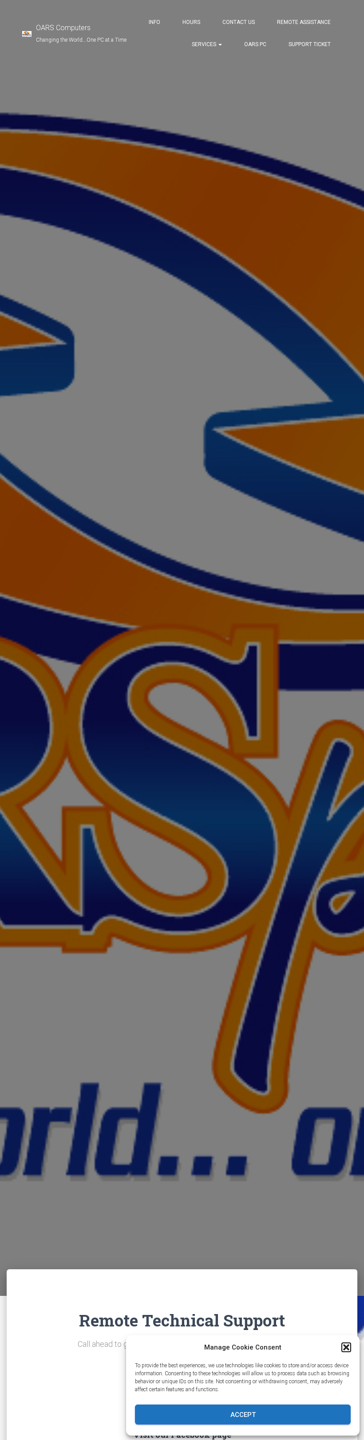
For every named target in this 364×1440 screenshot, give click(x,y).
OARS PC (255, 44)
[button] (346, 1347)
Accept (243, 1415)
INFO (154, 22)
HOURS (191, 22)
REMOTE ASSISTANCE (304, 22)
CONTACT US (238, 22)
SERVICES (205, 44)
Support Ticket (310, 44)
